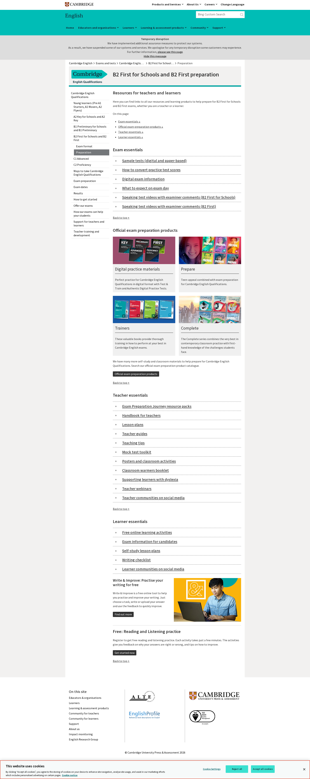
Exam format (84, 146)
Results (78, 193)
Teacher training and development (86, 233)
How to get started (85, 199)
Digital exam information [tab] (143, 179)
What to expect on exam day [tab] (145, 188)
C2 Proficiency (82, 164)
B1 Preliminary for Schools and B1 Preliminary (90, 128)
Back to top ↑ (121, 217)
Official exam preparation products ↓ (140, 126)
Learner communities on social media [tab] (153, 569)
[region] (155, 769)
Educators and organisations (97, 27)
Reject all (237, 769)
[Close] (304, 769)
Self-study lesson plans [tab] (141, 550)
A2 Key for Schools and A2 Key (89, 118)
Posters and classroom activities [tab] (149, 461)
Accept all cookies (263, 769)
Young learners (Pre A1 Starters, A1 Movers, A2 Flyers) (88, 106)
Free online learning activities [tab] (147, 532)
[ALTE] (142, 708)
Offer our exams (83, 205)
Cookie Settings (211, 769)
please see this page (170, 52)
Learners (128, 27)
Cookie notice (70, 775)
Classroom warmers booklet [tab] (145, 470)
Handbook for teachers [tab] (141, 415)
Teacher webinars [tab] (136, 488)
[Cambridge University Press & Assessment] (214, 707)
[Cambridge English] (79, 5)
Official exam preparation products (136, 374)
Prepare (188, 269)
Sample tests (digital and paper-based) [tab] (154, 160)
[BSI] (202, 731)
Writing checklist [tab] (136, 559)
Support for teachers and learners (89, 223)
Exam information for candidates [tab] (149, 541)
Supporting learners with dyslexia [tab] (150, 479)
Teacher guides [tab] (134, 433)
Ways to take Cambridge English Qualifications (88, 173)
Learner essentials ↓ (130, 137)
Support (217, 27)
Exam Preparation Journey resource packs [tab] (156, 406)
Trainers (122, 328)
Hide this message (155, 56)
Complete (190, 328)
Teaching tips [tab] (133, 442)
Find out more (123, 614)
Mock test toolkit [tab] (136, 452)
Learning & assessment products (162, 27)
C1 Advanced (81, 158)
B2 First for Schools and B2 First (90, 138)
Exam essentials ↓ (129, 121)
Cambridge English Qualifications (82, 95)
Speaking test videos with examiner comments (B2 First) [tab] (169, 206)
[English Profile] (144, 725)
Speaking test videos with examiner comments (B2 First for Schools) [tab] (178, 197)
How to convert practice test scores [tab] (151, 169)
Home (70, 27)
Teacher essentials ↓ (131, 132)
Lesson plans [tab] (132, 424)
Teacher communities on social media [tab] (153, 497)
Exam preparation (85, 181)
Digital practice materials (137, 269)
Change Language (232, 4)
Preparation (83, 152)
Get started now (125, 652)
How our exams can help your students (88, 213)
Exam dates (81, 187)
